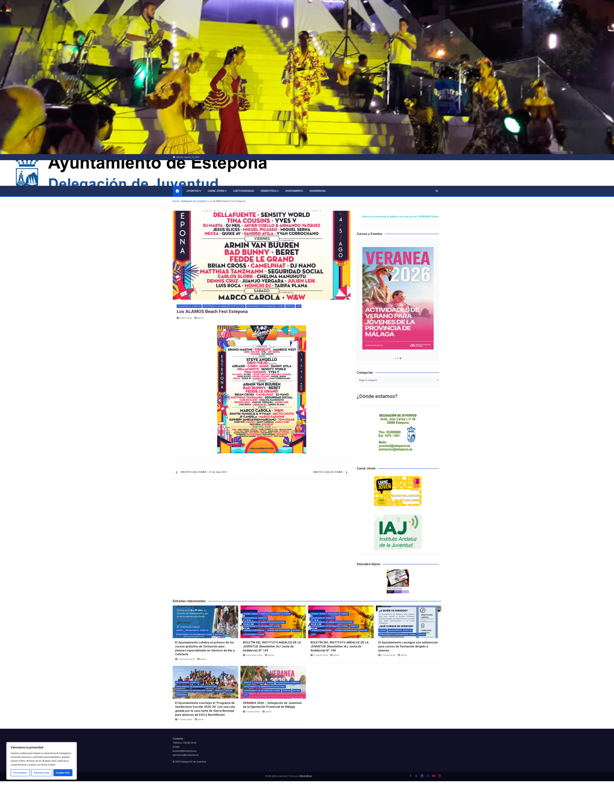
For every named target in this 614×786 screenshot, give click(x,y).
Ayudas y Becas (251, 614)
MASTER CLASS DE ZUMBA (327, 472)
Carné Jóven (216, 190)
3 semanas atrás (186, 659)
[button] (395, 358)
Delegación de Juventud (189, 306)
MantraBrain (305, 776)
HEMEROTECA (268, 190)
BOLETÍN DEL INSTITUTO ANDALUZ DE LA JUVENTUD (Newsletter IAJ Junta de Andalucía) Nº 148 (340, 646)
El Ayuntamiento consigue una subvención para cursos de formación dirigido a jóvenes (408, 646)
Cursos (179, 630)
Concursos (275, 614)
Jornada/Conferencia (254, 630)
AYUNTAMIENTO (294, 190)
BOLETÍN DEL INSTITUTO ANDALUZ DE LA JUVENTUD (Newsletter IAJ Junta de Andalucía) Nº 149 (272, 646)
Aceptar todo (63, 772)
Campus (264, 614)
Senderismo (181, 695)
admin (200, 318)
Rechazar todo (41, 772)
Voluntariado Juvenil (254, 635)
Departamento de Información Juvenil (265, 306)
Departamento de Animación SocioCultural (224, 306)
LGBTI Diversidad (243, 190)
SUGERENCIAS (318, 190)
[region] (41, 761)
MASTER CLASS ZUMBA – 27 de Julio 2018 (203, 472)
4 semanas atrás (254, 655)
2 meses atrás (320, 655)
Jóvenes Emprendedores (278, 630)
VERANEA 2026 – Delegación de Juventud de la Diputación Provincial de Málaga (272, 705)
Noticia (218, 635)
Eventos (290, 306)
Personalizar (20, 772)
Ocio (298, 306)
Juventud (192, 190)
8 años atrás (186, 318)
